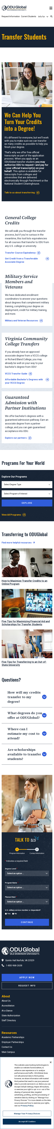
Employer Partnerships (13, 1042)
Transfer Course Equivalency (20, 252)
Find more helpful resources (17, 542)
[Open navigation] (50, 8)
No (16, 914)
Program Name (11, 883)
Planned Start (10, 897)
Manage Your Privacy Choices (27, 1114)
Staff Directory (9, 1020)
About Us (6, 1000)
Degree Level (10, 869)
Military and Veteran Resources (21, 320)
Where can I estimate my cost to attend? (23, 734)
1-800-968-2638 (14, 965)
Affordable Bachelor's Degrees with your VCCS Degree (24, 381)
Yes (9, 914)
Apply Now (27, 977)
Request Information (11, 16)
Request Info (27, 986)
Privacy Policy (27, 1106)
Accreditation (8, 1005)
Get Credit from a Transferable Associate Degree (21, 260)
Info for (41, 16)
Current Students (28, 16)
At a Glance (7, 1010)
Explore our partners (16, 438)
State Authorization (11, 1015)
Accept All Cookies (27, 1122)
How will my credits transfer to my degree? (24, 697)
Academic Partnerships (13, 1037)
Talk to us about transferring (19, 192)
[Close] (51, 1062)
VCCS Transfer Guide (16, 373)
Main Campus (8, 1052)
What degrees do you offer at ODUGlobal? (24, 715)
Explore (27, 503)
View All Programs (11, 514)
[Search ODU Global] (51, 16)
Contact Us (7, 1047)
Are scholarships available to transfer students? (24, 754)
